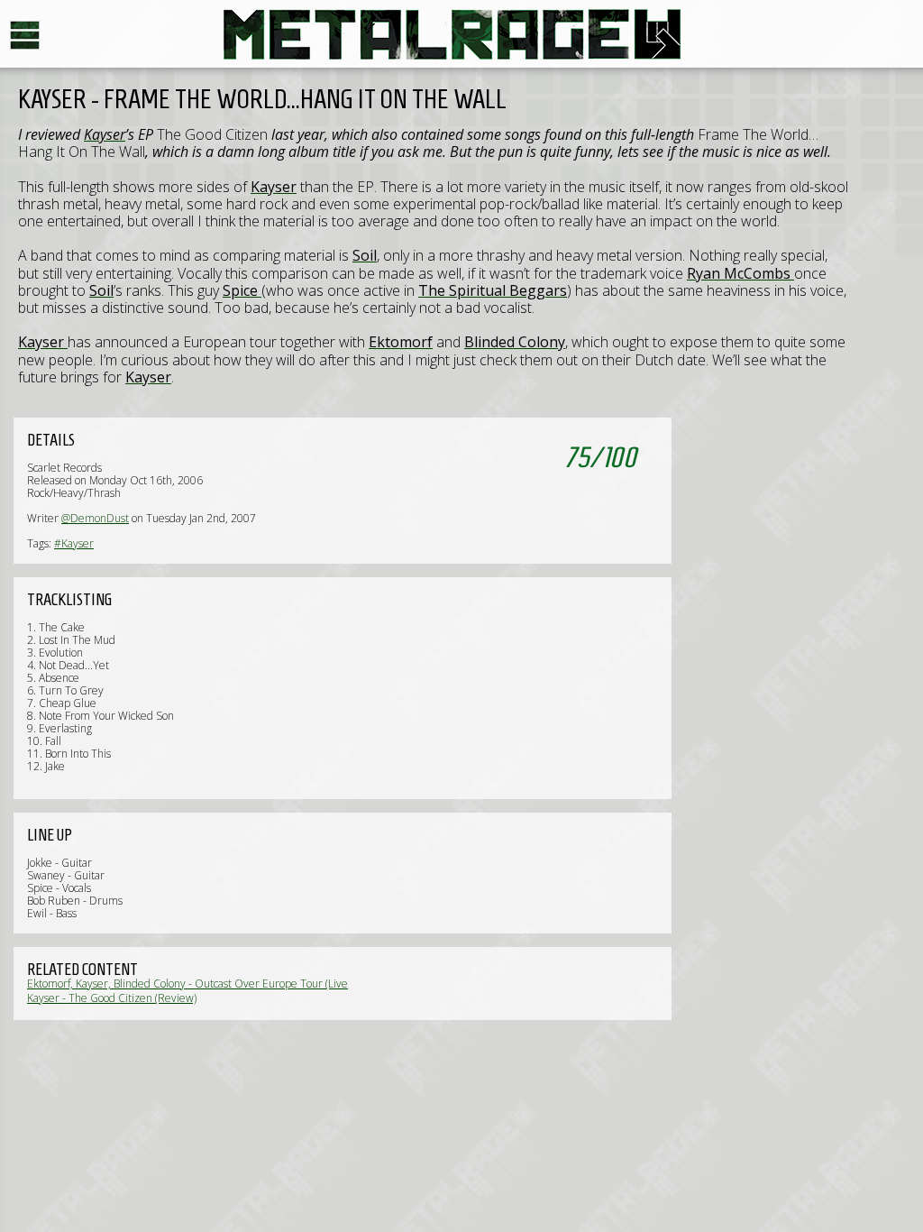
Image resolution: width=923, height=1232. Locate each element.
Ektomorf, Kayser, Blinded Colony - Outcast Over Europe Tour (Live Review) (187, 990)
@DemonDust (95, 518)
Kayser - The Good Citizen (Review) (111, 998)
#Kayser (74, 543)
